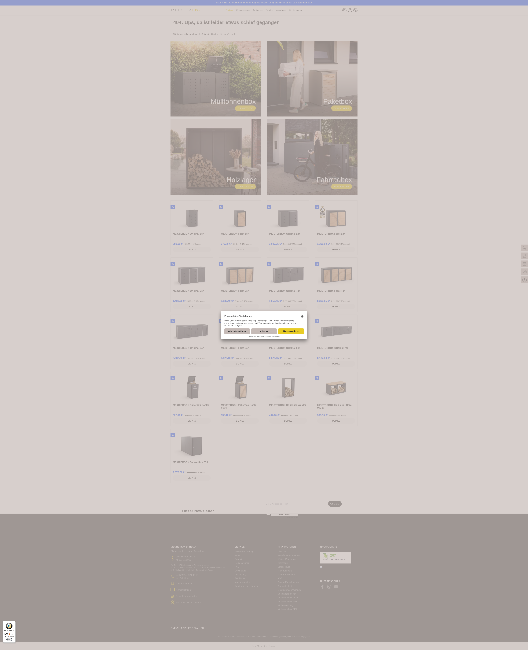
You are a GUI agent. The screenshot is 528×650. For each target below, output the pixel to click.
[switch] (9, 639)
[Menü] (14, 622)
